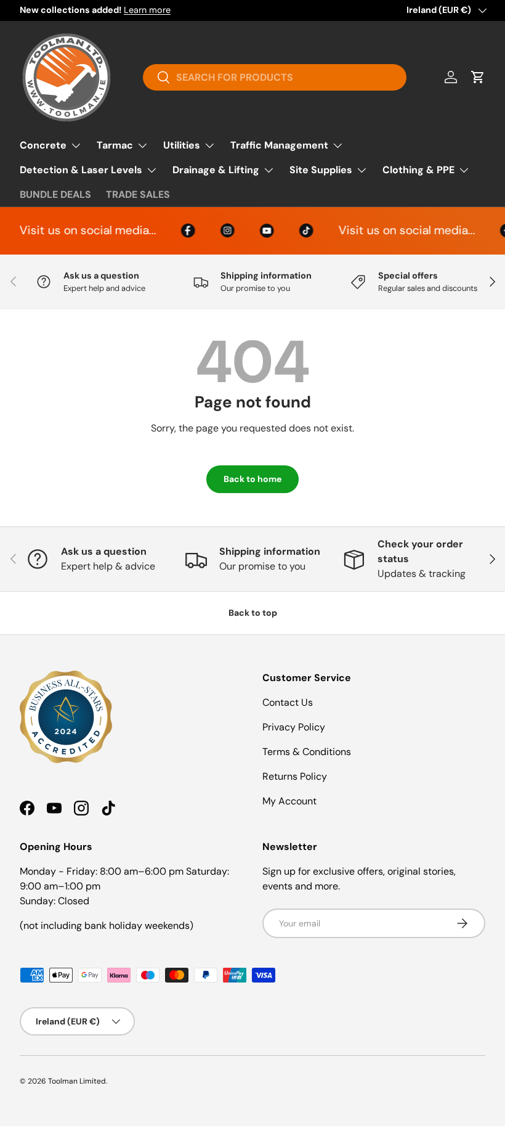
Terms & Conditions (306, 751)
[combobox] (274, 77)
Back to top (252, 612)
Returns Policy (294, 776)
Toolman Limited (77, 1081)
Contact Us (287, 702)
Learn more (147, 9)
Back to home (252, 478)
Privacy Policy (293, 727)
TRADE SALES (138, 194)
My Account (289, 801)
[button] (477, 77)
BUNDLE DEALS (55, 194)
